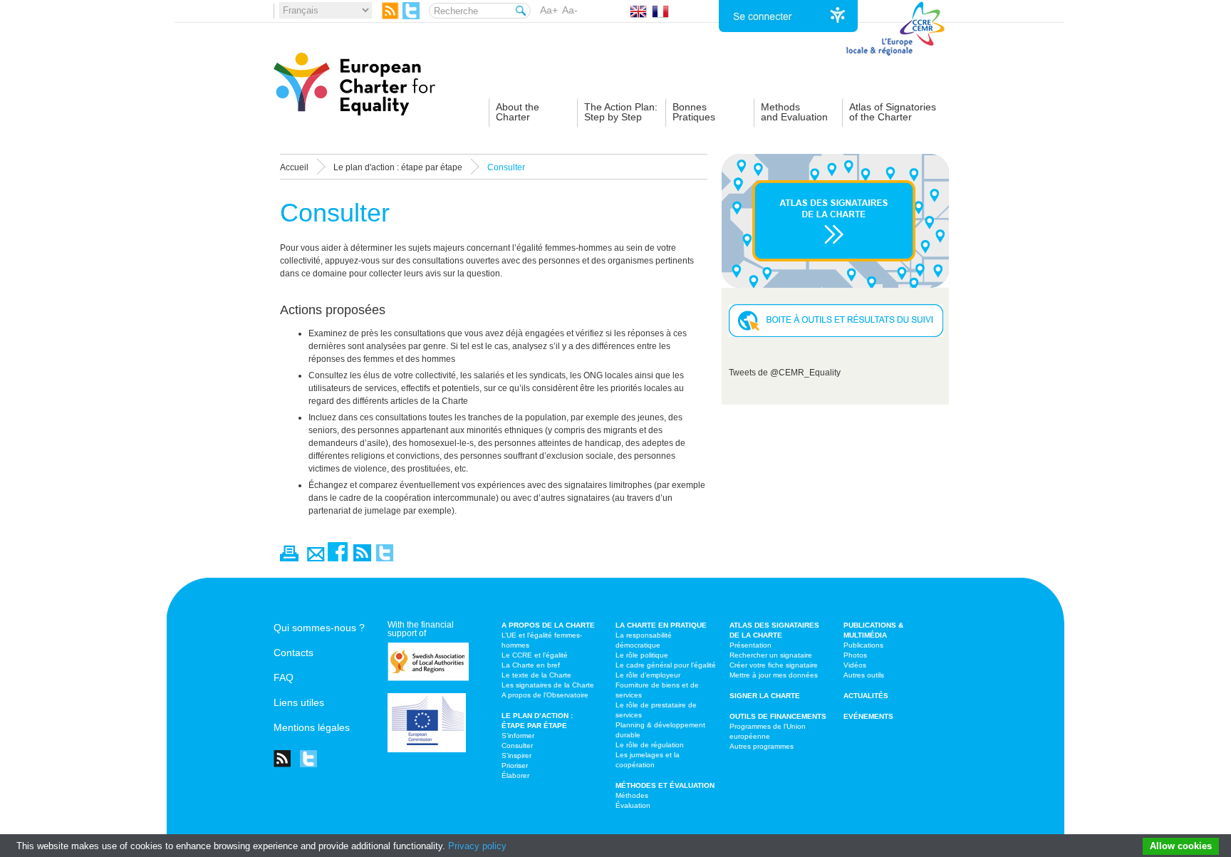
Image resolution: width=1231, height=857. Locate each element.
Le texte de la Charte (536, 675)
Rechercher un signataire (770, 655)
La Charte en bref (531, 665)
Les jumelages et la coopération (648, 760)
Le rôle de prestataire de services (656, 710)
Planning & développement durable (660, 730)
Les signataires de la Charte (548, 685)
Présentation (750, 645)
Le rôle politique (642, 655)
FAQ (284, 677)
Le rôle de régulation (650, 745)
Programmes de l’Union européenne (767, 731)
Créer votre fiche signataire (773, 665)
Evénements (868, 716)
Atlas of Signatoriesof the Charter (892, 112)
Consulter (517, 745)
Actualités (865, 696)
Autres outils (863, 675)
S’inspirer (516, 755)
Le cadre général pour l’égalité (666, 665)
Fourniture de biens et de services (657, 690)
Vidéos (854, 665)
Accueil (294, 167)
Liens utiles (299, 702)
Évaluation (633, 805)
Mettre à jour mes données (773, 675)
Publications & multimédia (873, 630)
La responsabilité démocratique (644, 640)
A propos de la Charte (548, 625)
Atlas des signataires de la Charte (774, 630)
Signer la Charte (764, 696)
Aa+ (549, 10)
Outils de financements (777, 716)
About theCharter (517, 112)
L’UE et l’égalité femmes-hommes (542, 640)
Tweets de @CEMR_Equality (785, 373)
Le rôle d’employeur (648, 675)
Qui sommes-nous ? (319, 627)
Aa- (570, 10)
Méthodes (632, 795)
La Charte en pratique (661, 625)
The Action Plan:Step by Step (621, 112)
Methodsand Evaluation (794, 112)
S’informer (518, 735)
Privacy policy (477, 846)
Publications (863, 645)
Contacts (293, 652)
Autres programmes (761, 746)
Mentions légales (312, 727)
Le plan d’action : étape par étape (537, 720)
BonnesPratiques (693, 112)
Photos (855, 655)
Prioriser (515, 765)
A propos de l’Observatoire (545, 695)
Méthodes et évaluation (665, 785)
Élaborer (515, 775)
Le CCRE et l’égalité (535, 655)
